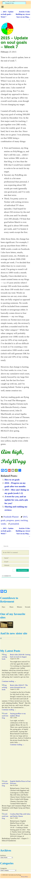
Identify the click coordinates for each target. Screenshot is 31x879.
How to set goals (12, 479)
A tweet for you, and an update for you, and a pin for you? (16, 499)
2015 (25, 516)
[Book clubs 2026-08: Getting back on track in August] (5, 661)
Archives (3, 855)
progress (10, 520)
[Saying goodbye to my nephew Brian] (5, 746)
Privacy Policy (24, 876)
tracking (24, 520)
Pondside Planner (11, 516)
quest (17, 520)
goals (3, 520)
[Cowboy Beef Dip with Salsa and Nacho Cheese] (5, 825)
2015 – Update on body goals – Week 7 (7, 14)
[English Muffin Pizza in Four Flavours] (5, 792)
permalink (14, 523)
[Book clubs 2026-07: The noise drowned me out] (5, 691)
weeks (3, 523)
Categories (3, 868)
